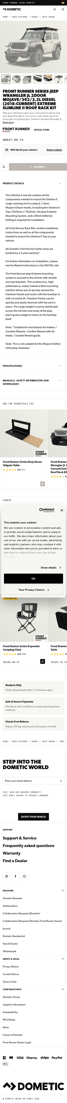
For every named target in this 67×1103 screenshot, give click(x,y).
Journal (6, 928)
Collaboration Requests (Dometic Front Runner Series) (32, 921)
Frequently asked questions (28, 845)
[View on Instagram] (6, 876)
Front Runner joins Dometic (19, 3)
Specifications (12, 366)
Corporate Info (12, 989)
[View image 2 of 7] (16, 79)
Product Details (13, 183)
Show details (48, 567)
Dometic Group (22, 997)
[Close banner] (62, 510)
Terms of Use (9, 981)
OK (33, 578)
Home (5, 17)
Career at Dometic (23, 1034)
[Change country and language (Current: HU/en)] (63, 3)
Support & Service (19, 838)
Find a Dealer (15, 860)
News (17, 1027)
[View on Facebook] (15, 876)
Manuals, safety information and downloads (26, 382)
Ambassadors (10, 905)
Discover (8, 890)
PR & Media (20, 1019)
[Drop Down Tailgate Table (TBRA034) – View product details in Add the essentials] (24, 449)
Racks (35, 17)
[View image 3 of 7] (26, 79)
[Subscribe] (60, 781)
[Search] (55, 9)
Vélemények (9, 951)
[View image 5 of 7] (47, 79)
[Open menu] (63, 9)
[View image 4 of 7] (37, 79)
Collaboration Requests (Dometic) (21, 913)
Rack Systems (19, 17)
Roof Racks (48, 17)
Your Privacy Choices (32, 589)
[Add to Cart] (42, 661)
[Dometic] (12, 9)
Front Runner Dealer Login (17, 1042)
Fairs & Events (10, 943)
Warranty (11, 853)
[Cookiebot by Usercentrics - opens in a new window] (40, 510)
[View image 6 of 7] (58, 79)
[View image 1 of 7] (5, 79)
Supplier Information (14, 1004)
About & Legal (11, 959)
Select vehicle (54, 149)
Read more (8, 122)
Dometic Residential (25, 936)
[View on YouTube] (24, 876)
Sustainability (10, 1012)
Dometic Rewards (12, 898)
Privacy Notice (11, 966)
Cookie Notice (11, 974)
